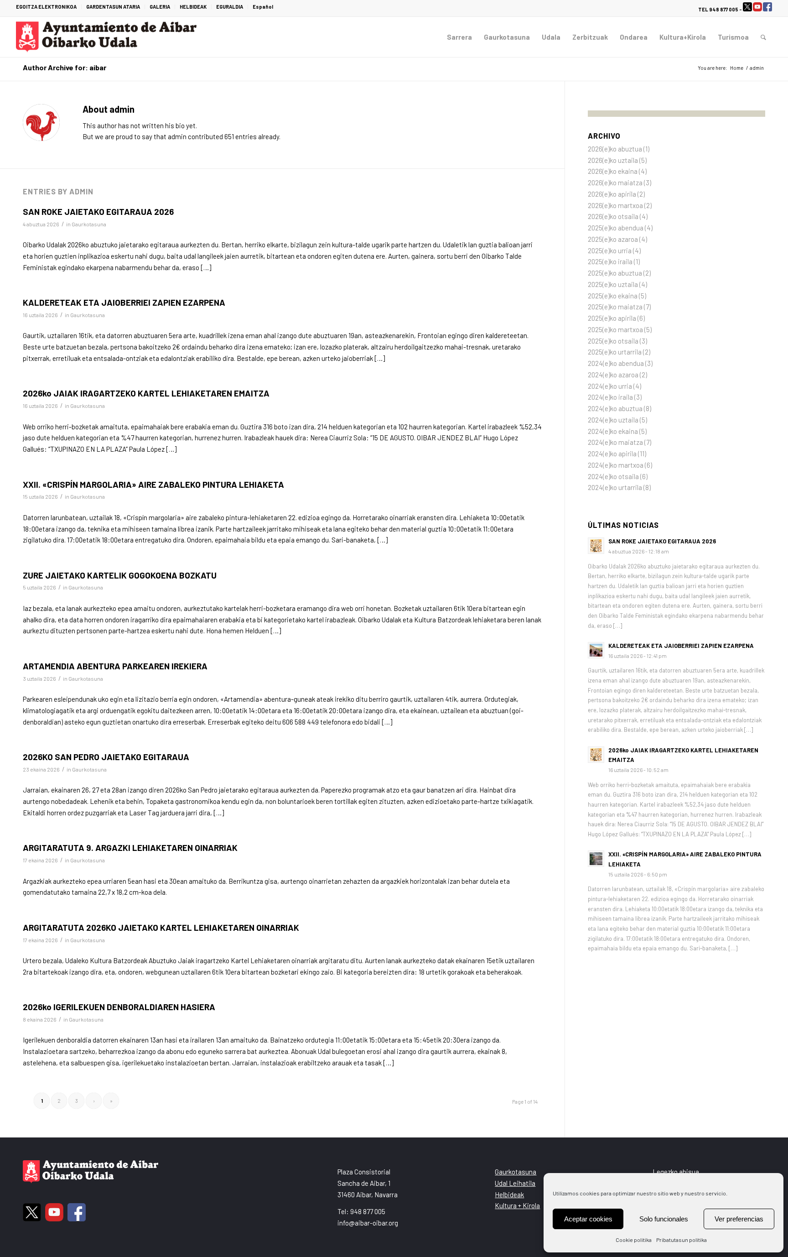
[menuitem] (49, 7)
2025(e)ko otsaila (613, 341)
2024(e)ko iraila (610, 397)
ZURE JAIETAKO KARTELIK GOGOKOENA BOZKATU (120, 575)
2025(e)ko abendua (615, 228)
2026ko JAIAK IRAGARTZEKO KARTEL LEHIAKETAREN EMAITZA (146, 393)
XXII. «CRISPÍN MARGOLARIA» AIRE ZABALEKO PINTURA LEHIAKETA (153, 484)
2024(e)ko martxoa (615, 465)
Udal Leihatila (515, 1183)
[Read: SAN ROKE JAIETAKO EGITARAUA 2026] (596, 545)
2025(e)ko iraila (610, 261)
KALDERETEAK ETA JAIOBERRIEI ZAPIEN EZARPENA (124, 302)
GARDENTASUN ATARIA (113, 7)
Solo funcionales (663, 1219)
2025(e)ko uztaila (613, 284)
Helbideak (509, 1194)
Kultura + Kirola (517, 1205)
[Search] (763, 37)
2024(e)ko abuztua (615, 408)
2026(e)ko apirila (612, 194)
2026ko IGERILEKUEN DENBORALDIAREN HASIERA (119, 1006)
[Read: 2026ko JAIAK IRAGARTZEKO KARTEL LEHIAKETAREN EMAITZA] (596, 754)
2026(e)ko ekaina (613, 171)
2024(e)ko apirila (612, 453)
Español (263, 7)
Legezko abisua (676, 1172)
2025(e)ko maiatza (615, 307)
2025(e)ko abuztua (615, 273)
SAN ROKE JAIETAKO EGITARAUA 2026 (98, 211)
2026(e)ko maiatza (615, 182)
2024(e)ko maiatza (615, 442)
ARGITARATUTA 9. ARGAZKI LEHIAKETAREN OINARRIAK (130, 847)
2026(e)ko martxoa (615, 205)
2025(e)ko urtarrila (615, 352)
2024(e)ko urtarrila (615, 487)
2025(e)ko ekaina (613, 296)
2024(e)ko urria (610, 386)
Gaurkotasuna (89, 224)
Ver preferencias (739, 1219)
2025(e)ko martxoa (615, 329)
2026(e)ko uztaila (613, 160)
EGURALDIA (229, 7)
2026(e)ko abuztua (615, 149)
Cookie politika (634, 1239)
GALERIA (160, 7)
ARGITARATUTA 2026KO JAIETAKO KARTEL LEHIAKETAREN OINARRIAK (161, 927)
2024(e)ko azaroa (613, 374)
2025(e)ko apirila (612, 318)
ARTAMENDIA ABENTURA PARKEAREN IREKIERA (115, 666)
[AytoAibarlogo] (106, 37)
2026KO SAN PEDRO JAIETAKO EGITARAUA (106, 756)
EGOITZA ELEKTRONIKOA (46, 7)
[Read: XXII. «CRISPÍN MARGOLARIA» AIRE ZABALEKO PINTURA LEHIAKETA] (596, 858)
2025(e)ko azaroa (613, 239)
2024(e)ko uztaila (613, 420)
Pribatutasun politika (681, 1239)
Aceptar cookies (588, 1219)
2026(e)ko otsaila (613, 216)
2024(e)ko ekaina (613, 431)
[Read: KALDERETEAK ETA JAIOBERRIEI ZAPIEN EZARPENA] (596, 650)
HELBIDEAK (193, 7)
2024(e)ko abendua (616, 363)
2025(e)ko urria (610, 250)
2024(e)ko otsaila (613, 476)
